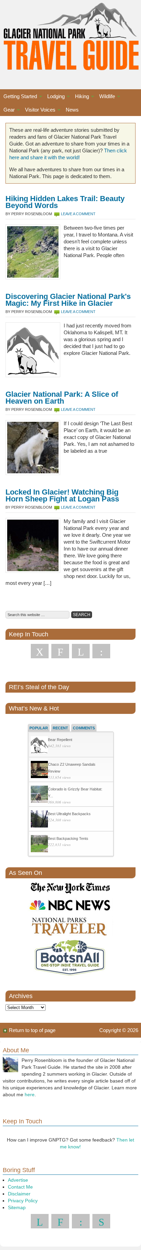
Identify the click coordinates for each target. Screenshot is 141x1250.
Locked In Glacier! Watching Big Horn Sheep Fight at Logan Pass (62, 495)
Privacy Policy (23, 1200)
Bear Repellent (60, 740)
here (30, 1094)
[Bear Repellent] (39, 745)
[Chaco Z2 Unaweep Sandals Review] (39, 770)
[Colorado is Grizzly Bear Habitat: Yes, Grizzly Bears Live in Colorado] (39, 795)
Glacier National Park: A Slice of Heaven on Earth (61, 397)
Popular (38, 728)
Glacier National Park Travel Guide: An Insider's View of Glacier (70, 38)
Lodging (54, 97)
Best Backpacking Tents (68, 838)
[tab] (39, 727)
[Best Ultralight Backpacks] (39, 819)
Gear (7, 111)
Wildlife (105, 97)
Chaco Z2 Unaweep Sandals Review (71, 767)
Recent (60, 728)
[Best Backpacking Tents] (39, 844)
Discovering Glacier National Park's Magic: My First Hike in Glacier (68, 300)
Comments (84, 728)
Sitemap (17, 1207)
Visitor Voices (38, 111)
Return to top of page (32, 1030)
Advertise (18, 1180)
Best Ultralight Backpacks (69, 814)
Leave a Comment (78, 214)
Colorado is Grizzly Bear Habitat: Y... (75, 792)
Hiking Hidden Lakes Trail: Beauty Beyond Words (65, 202)
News (72, 110)
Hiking (80, 97)
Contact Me (20, 1187)
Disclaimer (19, 1193)
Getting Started (18, 97)
